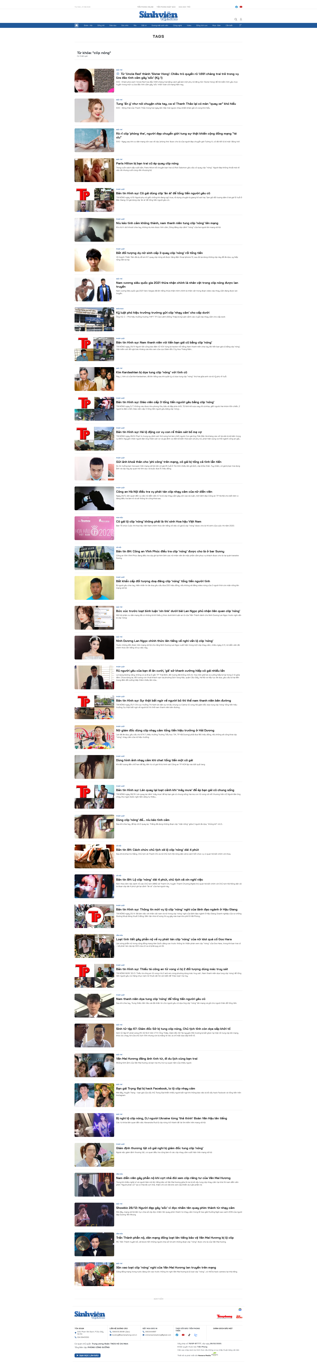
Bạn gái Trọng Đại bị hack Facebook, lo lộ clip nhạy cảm (155, 1088)
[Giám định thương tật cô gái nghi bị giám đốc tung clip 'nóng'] (94, 1155)
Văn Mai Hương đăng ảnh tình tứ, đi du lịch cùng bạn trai (156, 1058)
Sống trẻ (100, 25)
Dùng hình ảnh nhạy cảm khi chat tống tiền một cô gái (154, 760)
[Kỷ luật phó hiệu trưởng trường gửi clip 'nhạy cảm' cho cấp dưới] (94, 319)
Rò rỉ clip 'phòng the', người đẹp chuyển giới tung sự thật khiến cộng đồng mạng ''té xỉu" (176, 135)
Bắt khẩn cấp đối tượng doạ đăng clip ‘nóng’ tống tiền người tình (163, 581)
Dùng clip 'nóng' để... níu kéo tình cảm (143, 820)
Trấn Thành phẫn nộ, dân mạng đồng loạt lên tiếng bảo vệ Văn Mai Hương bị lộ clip (175, 1237)
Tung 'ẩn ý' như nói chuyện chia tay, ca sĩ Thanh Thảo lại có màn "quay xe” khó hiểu (176, 103)
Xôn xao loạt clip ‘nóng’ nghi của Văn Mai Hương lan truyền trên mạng (166, 1267)
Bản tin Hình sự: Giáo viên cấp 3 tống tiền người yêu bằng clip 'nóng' (165, 402)
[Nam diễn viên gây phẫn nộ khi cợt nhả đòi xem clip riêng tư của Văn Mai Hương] (94, 1185)
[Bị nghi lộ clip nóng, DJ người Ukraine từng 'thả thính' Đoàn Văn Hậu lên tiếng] (94, 1125)
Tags (158, 36)
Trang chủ (77, 25)
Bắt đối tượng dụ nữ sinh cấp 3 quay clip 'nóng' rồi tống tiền (159, 253)
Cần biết (229, 25)
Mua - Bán (216, 25)
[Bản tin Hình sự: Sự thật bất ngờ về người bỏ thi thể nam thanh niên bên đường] (94, 707)
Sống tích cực (202, 25)
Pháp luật (120, 189)
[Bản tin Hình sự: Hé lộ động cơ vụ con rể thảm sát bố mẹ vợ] (94, 439)
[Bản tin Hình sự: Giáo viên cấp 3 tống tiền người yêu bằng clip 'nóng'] (94, 409)
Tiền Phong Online (145, 7)
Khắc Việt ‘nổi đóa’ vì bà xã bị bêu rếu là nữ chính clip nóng (158, 1357)
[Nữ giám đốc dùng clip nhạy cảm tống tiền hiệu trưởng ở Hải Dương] (94, 737)
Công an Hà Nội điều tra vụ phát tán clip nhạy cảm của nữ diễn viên (164, 491)
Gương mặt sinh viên (160, 25)
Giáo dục (112, 25)
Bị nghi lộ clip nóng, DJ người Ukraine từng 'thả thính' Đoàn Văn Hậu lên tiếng (171, 1118)
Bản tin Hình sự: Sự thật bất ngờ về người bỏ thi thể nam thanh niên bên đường (173, 700)
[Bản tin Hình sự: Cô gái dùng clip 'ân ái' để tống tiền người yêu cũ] (94, 200)
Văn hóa (119, 935)
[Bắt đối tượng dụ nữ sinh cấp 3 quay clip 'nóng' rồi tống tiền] (94, 260)
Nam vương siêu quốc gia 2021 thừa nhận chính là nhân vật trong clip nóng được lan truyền (177, 284)
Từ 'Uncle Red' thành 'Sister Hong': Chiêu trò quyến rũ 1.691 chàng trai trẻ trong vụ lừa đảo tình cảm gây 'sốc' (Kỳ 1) (177, 75)
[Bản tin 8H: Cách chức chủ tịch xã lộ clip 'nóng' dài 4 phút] (94, 856)
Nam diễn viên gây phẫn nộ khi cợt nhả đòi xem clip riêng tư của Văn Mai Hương (173, 1178)
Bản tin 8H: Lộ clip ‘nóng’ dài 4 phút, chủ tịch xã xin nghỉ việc (159, 879)
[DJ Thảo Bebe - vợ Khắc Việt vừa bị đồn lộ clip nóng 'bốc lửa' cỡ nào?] (94, 1304)
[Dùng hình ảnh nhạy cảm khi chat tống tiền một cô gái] (94, 767)
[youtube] (240, 7)
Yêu (134, 25)
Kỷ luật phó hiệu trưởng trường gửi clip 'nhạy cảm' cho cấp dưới (162, 312)
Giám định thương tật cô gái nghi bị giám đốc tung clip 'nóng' (159, 1148)
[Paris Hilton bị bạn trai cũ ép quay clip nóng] (94, 170)
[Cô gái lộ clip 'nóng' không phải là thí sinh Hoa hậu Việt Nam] (94, 528)
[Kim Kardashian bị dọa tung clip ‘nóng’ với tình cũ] (94, 379)
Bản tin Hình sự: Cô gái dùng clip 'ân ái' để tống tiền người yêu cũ (163, 193)
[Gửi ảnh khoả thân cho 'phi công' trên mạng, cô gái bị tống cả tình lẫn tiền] (94, 468)
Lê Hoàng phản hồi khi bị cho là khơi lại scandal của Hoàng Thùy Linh (165, 1327)
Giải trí (144, 25)
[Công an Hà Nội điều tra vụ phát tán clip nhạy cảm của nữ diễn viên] (94, 498)
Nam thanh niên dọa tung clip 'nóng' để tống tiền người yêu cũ (160, 999)
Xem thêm (240, 25)
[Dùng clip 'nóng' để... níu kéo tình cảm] (94, 826)
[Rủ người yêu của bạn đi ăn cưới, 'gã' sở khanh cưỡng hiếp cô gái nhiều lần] (94, 677)
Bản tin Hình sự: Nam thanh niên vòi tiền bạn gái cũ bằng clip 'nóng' (164, 342)
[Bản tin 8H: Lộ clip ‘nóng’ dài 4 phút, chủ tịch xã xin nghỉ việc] (94, 886)
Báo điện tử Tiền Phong (158, 16)
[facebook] (236, 7)
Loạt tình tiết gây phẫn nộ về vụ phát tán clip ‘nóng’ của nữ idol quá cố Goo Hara (174, 939)
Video (189, 25)
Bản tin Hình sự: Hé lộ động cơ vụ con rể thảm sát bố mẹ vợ (159, 432)
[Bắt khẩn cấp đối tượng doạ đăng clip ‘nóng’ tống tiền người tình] (94, 588)
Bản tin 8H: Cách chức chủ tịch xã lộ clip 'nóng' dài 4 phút (157, 849)
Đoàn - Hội (88, 25)
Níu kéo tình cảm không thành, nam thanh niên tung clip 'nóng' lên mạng (167, 223)
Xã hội (118, 547)
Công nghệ (177, 25)
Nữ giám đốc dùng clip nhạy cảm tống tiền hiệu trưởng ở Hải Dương (165, 730)
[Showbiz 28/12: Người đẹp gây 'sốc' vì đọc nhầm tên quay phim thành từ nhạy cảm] (94, 1214)
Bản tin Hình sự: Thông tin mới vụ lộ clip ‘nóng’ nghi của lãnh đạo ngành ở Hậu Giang (177, 909)
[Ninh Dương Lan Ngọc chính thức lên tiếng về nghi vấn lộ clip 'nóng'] (94, 647)
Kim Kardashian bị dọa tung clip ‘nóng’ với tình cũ (151, 372)
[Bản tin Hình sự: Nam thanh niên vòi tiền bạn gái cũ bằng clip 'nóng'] (94, 349)
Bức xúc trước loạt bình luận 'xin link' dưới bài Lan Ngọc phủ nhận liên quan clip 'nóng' (178, 611)
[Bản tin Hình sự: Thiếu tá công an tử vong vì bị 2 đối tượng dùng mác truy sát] (94, 976)
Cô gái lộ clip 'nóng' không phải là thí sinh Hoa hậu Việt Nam (158, 521)
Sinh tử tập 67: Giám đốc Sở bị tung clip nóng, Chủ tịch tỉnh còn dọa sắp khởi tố (173, 1029)
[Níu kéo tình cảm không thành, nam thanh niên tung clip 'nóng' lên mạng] (94, 230)
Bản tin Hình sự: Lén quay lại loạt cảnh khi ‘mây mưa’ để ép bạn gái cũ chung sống (175, 790)
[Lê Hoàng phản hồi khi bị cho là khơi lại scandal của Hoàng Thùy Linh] (94, 1334)
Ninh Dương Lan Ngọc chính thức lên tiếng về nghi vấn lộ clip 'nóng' (164, 641)
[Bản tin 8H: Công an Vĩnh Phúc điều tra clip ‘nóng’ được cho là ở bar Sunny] (94, 558)
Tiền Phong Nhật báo (166, 7)
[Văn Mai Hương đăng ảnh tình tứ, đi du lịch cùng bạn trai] (94, 1065)
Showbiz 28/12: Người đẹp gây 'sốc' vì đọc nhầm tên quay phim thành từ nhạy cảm (175, 1208)
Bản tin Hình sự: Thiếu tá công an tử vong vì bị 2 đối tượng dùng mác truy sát (172, 969)
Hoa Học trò (184, 7)
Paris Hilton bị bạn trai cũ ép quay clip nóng (147, 163)
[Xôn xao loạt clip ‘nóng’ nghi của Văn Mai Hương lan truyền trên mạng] (94, 1274)
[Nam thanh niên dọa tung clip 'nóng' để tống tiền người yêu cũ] (94, 1006)
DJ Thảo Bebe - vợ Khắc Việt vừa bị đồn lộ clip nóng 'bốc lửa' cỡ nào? (166, 1297)
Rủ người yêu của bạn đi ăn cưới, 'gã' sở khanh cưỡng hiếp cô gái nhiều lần (170, 670)
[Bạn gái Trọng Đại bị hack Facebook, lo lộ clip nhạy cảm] (94, 1095)
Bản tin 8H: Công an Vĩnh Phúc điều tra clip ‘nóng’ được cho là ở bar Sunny (170, 551)
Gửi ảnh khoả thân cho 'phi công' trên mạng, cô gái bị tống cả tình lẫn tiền (168, 462)
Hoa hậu (119, 517)
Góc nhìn (124, 25)
